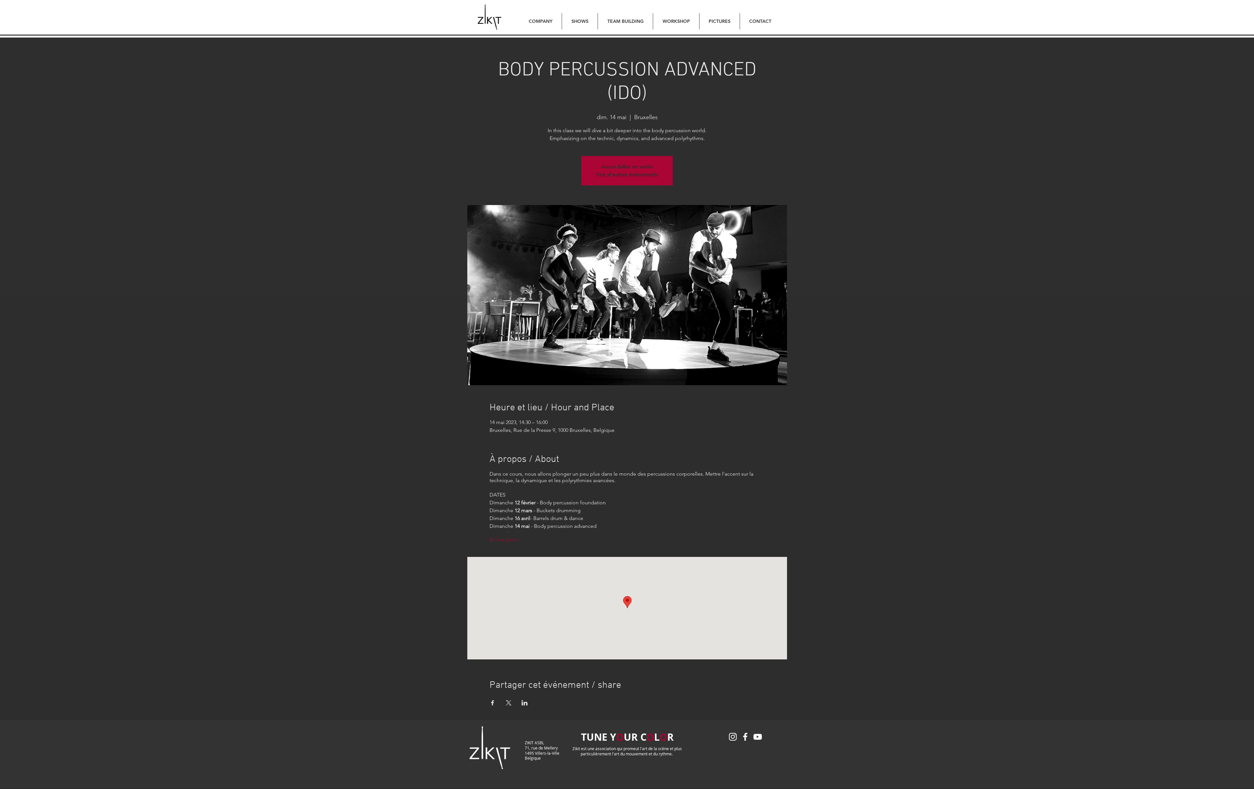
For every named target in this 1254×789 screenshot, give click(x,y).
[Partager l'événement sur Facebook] (493, 702)
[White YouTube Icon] (757, 737)
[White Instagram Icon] (733, 737)
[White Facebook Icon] (745, 737)
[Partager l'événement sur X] (509, 702)
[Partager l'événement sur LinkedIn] (525, 702)
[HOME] (489, 17)
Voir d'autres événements (627, 174)
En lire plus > (505, 539)
